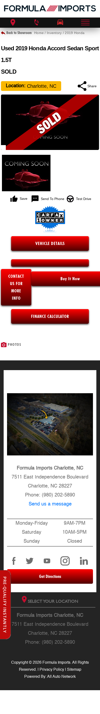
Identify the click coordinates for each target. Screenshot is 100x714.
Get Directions (50, 576)
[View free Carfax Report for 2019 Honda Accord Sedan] (50, 232)
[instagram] (65, 561)
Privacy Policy (52, 670)
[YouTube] (47, 561)
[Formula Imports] (50, 9)
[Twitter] (29, 561)
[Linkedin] (84, 561)
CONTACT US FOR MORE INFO (16, 287)
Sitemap (74, 670)
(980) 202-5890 (58, 495)
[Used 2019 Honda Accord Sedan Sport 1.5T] (50, 122)
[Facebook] (14, 561)
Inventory (54, 33)
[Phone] (36, 22)
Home (39, 33)
